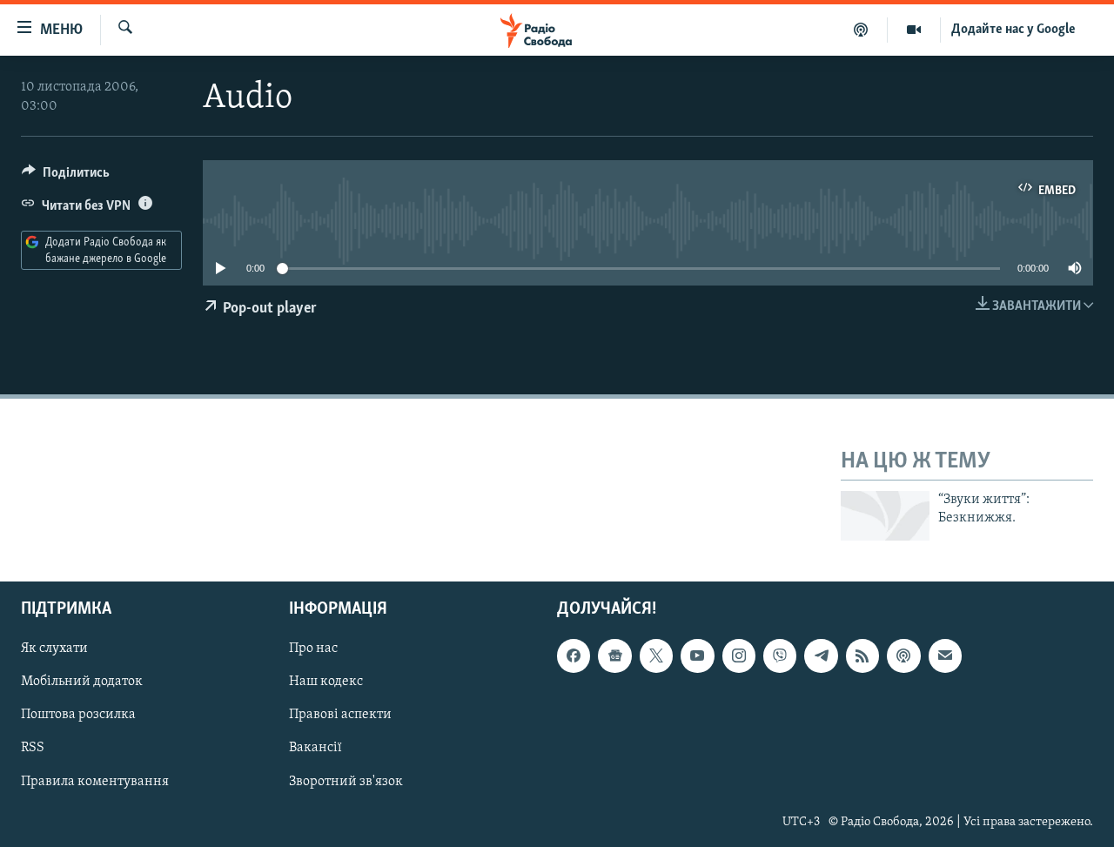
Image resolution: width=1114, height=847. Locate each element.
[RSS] (862, 655)
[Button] (66, 176)
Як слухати (54, 648)
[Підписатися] (945, 655)
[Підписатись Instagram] (738, 655)
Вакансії (315, 748)
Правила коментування (95, 781)
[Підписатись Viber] (779, 655)
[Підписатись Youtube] (697, 655)
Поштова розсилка (78, 715)
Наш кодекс (326, 682)
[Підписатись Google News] (614, 655)
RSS (32, 748)
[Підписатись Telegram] (820, 655)
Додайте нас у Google (1013, 30)
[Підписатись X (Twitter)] (656, 655)
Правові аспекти (340, 715)
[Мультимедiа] (914, 29)
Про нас (313, 648)
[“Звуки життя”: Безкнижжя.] (885, 516)
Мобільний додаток (82, 682)
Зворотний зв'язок (346, 781)
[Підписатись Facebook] (573, 655)
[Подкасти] (861, 29)
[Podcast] (903, 655)
